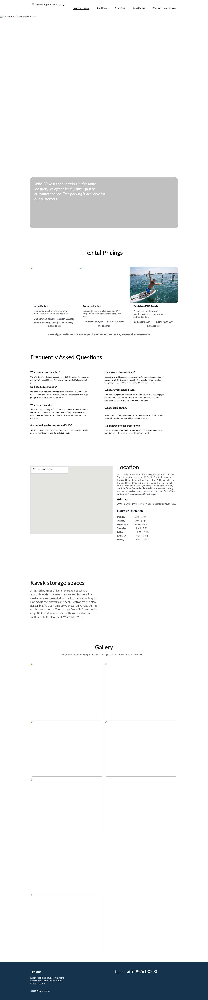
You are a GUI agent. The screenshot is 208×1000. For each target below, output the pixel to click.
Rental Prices (102, 8)
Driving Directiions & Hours (164, 8)
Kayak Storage (139, 8)
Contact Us (120, 8)
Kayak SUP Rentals (81, 8)
